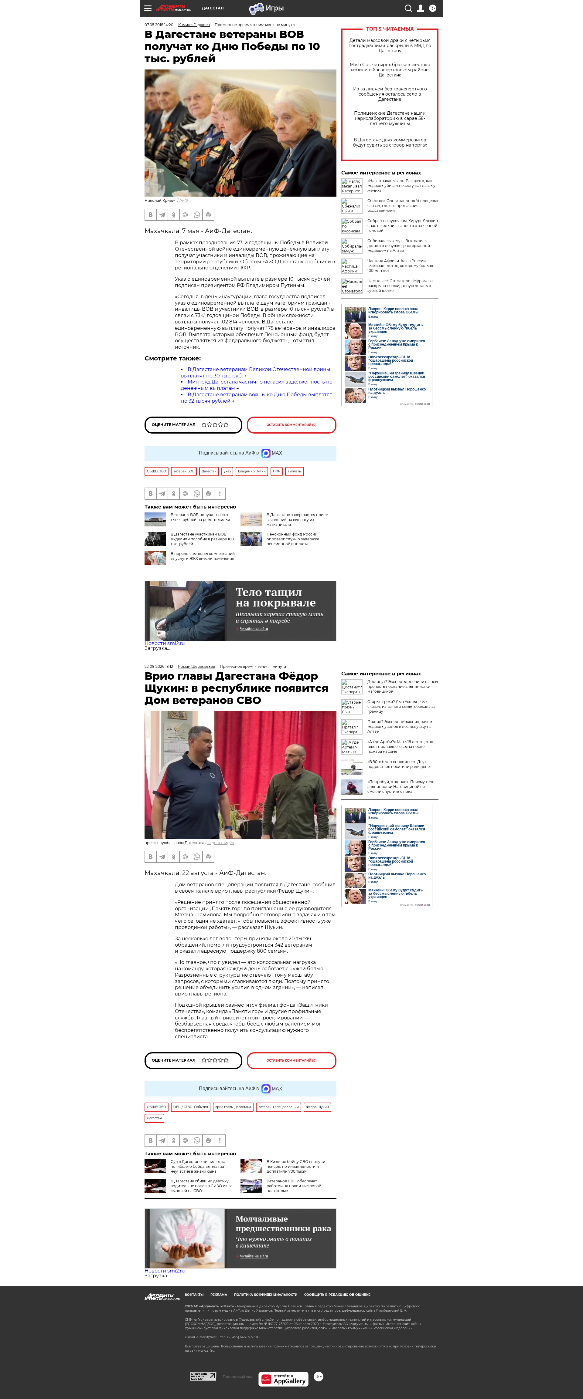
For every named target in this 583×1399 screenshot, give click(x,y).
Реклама (218, 1295)
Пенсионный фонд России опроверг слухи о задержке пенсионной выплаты (293, 539)
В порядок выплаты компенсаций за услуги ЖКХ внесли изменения (203, 556)
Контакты (194, 1295)
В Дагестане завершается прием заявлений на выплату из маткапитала (297, 519)
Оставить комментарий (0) (292, 425)
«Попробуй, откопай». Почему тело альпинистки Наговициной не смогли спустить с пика (401, 786)
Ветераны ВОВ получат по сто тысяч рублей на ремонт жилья (200, 517)
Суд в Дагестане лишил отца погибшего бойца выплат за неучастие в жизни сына (198, 1166)
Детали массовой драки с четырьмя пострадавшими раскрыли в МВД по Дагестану (390, 45)
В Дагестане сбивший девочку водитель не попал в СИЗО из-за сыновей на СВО (202, 1186)
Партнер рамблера (237, 1376)
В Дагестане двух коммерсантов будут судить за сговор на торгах (390, 142)
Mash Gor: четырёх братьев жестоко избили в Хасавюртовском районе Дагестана (390, 70)
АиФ (183, 200)
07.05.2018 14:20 (159, 24)
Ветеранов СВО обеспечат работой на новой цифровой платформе (294, 1186)
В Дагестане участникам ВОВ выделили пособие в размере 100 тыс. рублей (202, 539)
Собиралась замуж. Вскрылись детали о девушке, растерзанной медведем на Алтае (398, 245)
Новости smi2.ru (165, 643)
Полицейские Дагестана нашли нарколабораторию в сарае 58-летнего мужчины (390, 118)
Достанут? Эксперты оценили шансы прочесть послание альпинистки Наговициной (402, 686)
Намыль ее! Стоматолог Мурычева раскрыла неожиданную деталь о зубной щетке (400, 286)
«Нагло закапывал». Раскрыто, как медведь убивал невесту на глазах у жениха (401, 185)
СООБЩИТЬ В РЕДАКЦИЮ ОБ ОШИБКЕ (337, 1295)
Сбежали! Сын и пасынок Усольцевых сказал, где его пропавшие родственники (402, 205)
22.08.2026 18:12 (159, 666)
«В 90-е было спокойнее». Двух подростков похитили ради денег (399, 764)
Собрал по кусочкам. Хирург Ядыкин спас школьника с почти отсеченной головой (402, 225)
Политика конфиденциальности (265, 1295)
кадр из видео (220, 842)
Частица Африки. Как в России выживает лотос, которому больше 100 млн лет (400, 266)
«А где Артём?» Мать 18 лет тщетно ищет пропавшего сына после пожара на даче (400, 746)
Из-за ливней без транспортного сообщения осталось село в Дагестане (390, 94)
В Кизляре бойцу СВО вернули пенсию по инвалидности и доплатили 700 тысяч (296, 1166)
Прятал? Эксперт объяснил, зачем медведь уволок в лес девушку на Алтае (399, 726)
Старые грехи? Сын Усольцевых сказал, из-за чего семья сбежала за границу (401, 706)
